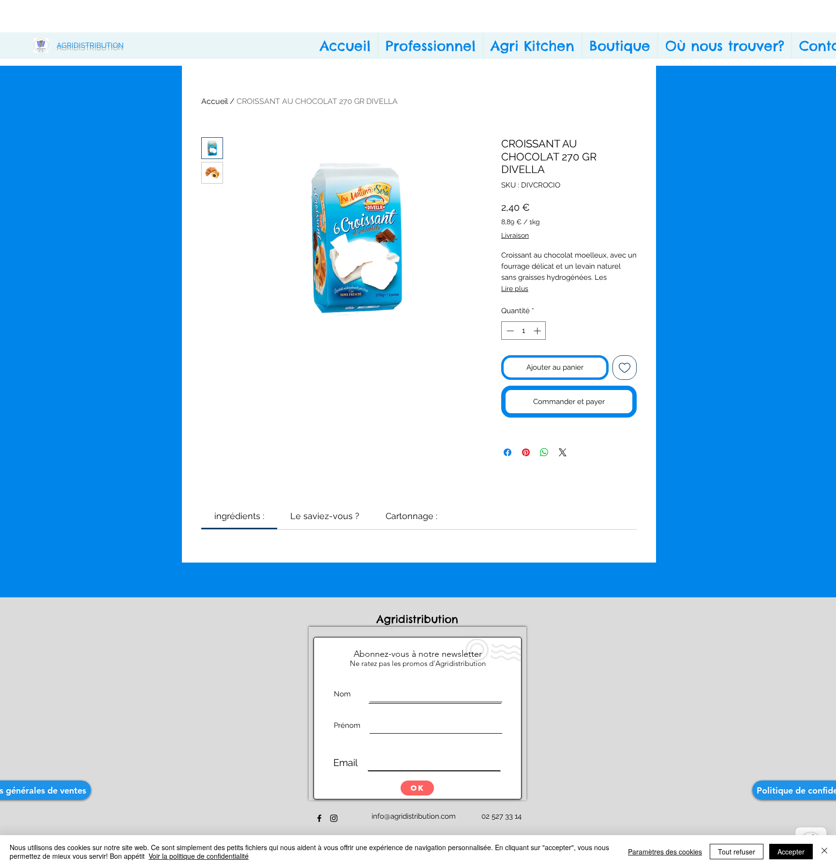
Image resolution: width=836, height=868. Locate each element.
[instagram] (334, 818)
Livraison (515, 235)
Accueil (214, 101)
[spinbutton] (524, 331)
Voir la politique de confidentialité (199, 856)
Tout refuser (736, 851)
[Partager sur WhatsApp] (544, 452)
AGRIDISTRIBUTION (90, 45)
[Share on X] (562, 452)
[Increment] (538, 331)
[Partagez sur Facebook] (507, 452)
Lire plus (514, 288)
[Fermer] (824, 851)
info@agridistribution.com (414, 816)
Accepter (791, 851)
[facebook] (319, 818)
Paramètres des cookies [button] (665, 851)
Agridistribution (419, 619)
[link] (239, 516)
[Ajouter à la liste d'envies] (624, 367)
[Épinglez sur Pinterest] (526, 452)
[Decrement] (509, 331)
